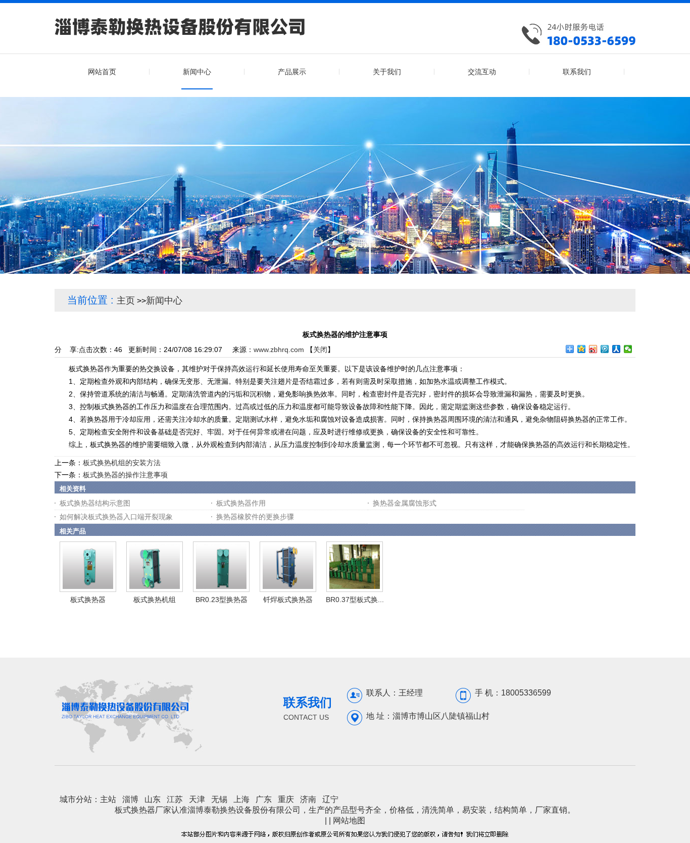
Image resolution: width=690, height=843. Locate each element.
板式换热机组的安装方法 (122, 463)
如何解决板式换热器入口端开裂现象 (116, 517)
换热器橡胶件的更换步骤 (255, 517)
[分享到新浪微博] (593, 349)
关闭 (320, 349)
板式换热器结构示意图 (95, 503)
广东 (264, 799)
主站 (108, 799)
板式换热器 (88, 600)
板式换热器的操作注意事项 (125, 475)
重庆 (286, 799)
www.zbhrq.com (279, 349)
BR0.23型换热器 (221, 600)
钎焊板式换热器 (288, 600)
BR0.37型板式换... (355, 600)
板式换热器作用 (241, 503)
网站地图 (349, 820)
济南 (308, 799)
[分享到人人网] (616, 349)
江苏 (175, 799)
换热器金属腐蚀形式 (404, 503)
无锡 (219, 799)
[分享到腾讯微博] (605, 349)
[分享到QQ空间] (581, 349)
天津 (197, 799)
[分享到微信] (628, 349)
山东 (152, 799)
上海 (241, 799)
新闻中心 (164, 300)
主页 (126, 300)
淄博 (130, 799)
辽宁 (330, 799)
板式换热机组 (154, 600)
